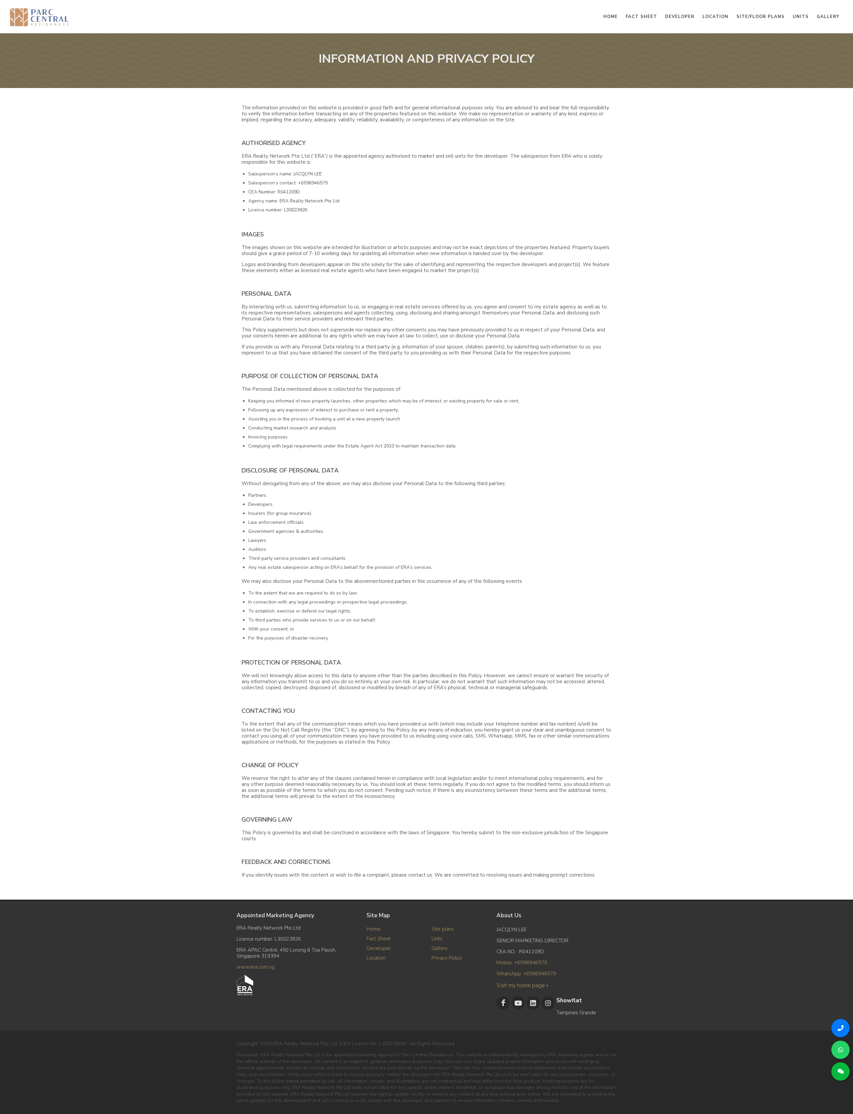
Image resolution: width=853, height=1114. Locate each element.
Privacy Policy (446, 958)
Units (436, 938)
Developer (379, 948)
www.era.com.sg (256, 967)
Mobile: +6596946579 (521, 962)
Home (374, 929)
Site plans (442, 929)
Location (376, 958)
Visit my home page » (522, 985)
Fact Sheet (379, 938)
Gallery (439, 948)
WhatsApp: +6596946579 (526, 973)
